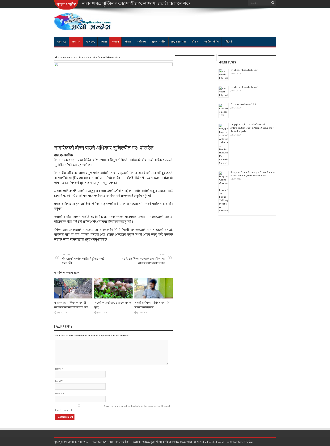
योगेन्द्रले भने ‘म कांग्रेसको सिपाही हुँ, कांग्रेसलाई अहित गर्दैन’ (83, 259)
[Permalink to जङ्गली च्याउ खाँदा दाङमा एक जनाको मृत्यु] (113, 298)
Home (61, 57)
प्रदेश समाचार (178, 41)
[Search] (273, 3)
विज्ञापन (77, 442)
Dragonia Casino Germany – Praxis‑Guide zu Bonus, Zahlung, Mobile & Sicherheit (253, 173)
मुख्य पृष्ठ (61, 41)
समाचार (76, 41)
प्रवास (103, 41)
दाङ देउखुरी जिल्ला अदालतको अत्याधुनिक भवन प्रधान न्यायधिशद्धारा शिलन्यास (143, 259)
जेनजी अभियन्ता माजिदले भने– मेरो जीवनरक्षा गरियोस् (152, 305)
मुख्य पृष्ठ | (59, 442)
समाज (115, 41)
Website (59, 393)
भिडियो (228, 41)
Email (58, 381)
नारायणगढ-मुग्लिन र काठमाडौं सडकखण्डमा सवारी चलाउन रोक (136, 4)
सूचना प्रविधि (159, 41)
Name (58, 369)
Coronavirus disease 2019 (243, 104)
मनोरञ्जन (141, 41)
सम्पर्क (85, 442)
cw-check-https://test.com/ (244, 70)
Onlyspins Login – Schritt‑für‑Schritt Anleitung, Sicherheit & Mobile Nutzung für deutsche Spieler (252, 128)
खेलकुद (90, 41)
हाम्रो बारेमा (68, 442)
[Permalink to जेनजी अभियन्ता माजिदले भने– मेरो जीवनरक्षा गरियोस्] (153, 298)
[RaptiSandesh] (83, 27)
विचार (128, 41)
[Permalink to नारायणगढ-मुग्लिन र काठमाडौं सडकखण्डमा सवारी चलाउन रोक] (73, 298)
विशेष (195, 41)
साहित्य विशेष (211, 41)
